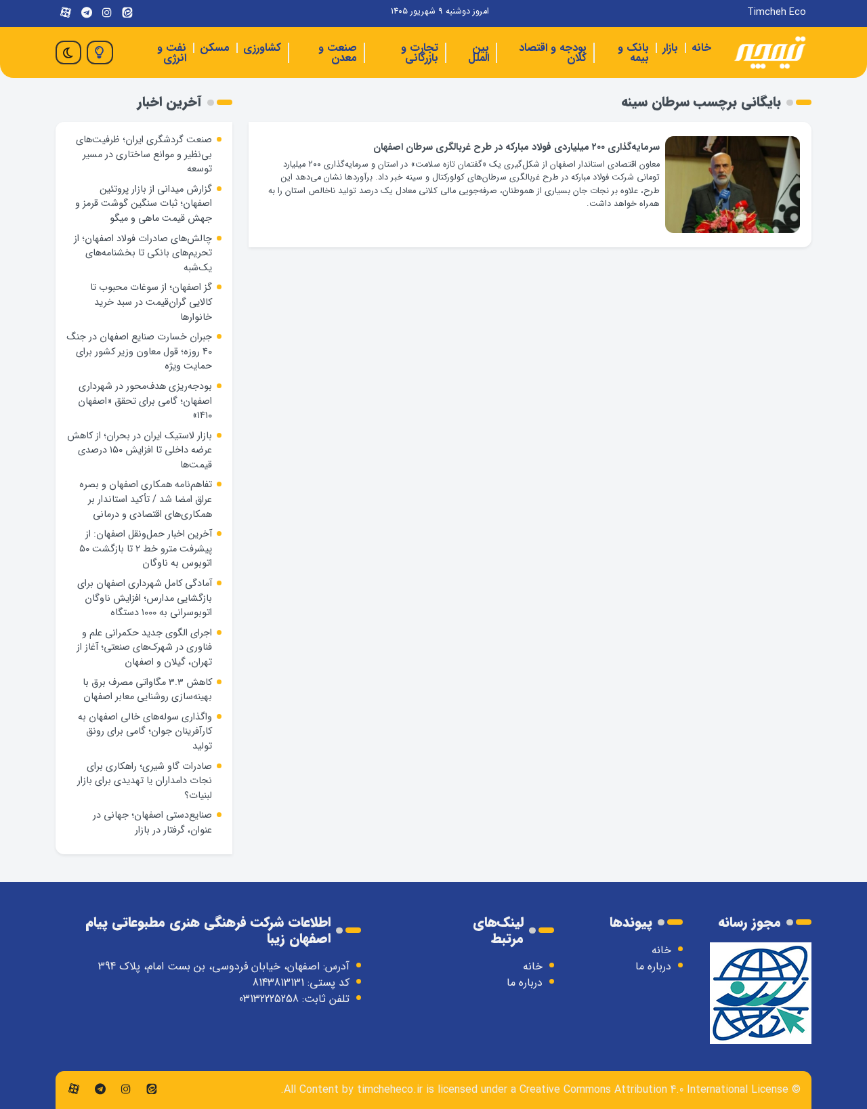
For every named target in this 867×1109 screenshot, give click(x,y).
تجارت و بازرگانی (419, 53)
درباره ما (653, 966)
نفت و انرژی (171, 53)
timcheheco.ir (390, 1089)
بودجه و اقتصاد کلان (553, 53)
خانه (701, 48)
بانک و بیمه (633, 53)
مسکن (215, 48)
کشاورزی (262, 48)
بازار (670, 48)
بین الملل (478, 53)
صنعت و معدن (337, 53)
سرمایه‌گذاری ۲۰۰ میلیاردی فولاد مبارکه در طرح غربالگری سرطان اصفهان (516, 147)
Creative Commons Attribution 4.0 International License (654, 1089)
